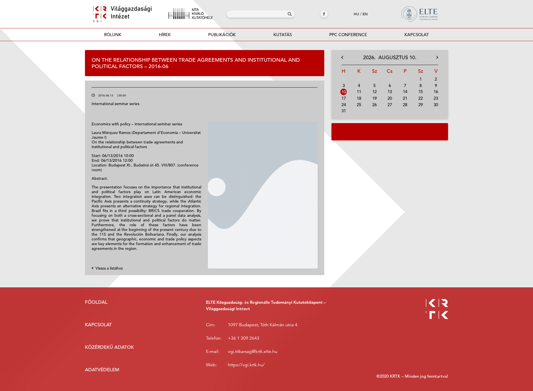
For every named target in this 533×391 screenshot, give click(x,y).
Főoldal (96, 302)
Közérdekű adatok (109, 347)
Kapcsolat (416, 34)
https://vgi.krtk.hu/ (246, 365)
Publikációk (222, 34)
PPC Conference (348, 34)
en (365, 14)
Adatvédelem (102, 370)
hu (356, 14)
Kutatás (282, 34)
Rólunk (112, 34)
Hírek (165, 34)
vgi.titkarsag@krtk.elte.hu (252, 351)
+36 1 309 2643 (243, 338)
